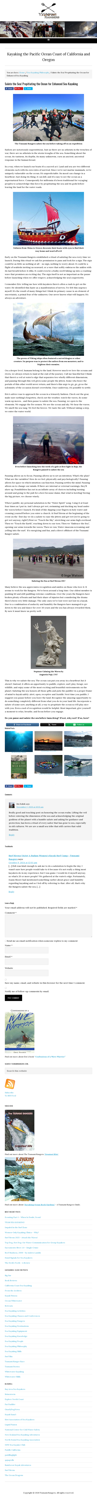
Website (9, 968)
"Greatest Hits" (51, 1154)
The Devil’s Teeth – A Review (17, 1263)
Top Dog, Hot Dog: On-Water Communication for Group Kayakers (35, 1242)
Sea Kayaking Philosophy (16, 1346)
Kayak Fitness (11, 1295)
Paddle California (12, 1450)
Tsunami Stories (12, 1366)
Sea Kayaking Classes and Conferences (22, 1316)
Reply (12, 834)
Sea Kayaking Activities (15, 1311)
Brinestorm (10, 1394)
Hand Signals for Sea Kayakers (18, 1258)
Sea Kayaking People (14, 1341)
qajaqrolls (9, 1460)
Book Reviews (11, 1280)
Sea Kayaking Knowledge (16, 1336)
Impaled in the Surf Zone (16, 1227)
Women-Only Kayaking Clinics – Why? (22, 1232)
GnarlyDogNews (12, 1409)
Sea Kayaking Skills (13, 1351)
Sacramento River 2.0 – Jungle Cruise (21, 1247)
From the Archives (13, 1290)
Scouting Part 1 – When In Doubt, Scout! (23, 1217)
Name (8, 945)
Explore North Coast (14, 1399)
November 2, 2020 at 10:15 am (29, 807)
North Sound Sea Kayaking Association (22, 1440)
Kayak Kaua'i (10, 1414)
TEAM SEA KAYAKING (14, 1222)
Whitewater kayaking (14, 1371)
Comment (10, 912)
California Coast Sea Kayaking (18, 1285)
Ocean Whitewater (13, 1301)
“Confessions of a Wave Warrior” (50, 1056)
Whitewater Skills (12, 1376)
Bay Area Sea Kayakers (15, 1389)
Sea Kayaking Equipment (16, 1331)
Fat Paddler (10, 1404)
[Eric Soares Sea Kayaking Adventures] (10, 1089)
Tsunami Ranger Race (15, 1361)
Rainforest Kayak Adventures (18, 1465)
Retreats (9, 1306)
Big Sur (8, 1275)
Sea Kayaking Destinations (17, 1326)
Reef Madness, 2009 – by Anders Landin (23, 1253)
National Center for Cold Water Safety (22, 1429)
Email (8, 956)
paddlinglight (11, 1455)
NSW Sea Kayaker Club (15, 1445)
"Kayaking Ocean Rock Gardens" (39, 1204)
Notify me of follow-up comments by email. (27, 991)
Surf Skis (9, 1356)
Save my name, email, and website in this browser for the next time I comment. (45, 983)
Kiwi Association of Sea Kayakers (19, 1419)
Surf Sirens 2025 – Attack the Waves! (21, 1237)
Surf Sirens (10, 1470)
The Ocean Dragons (14, 1475)
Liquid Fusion (11, 1424)
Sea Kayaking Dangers (15, 1321)
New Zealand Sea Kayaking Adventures (22, 1435)
